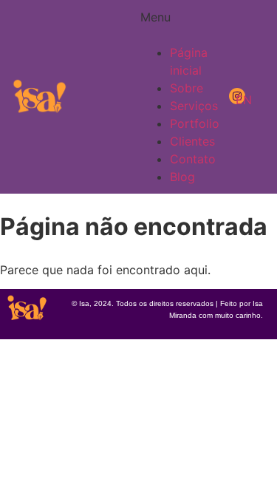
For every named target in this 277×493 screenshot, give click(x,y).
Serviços (194, 105)
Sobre (186, 88)
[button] (153, 26)
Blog (182, 176)
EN (244, 99)
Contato (193, 159)
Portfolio (194, 123)
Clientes (192, 141)
